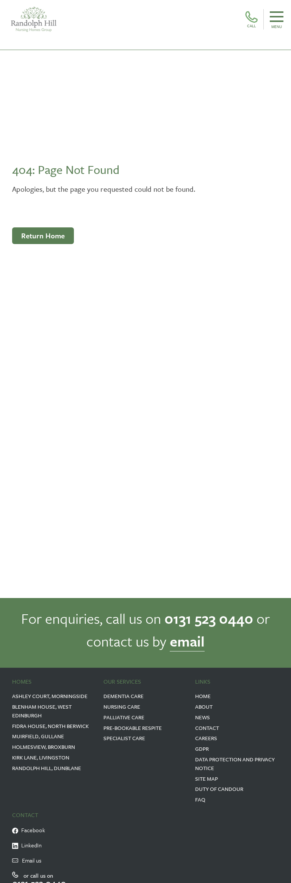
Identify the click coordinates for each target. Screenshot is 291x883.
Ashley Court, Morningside (50, 696)
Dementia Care (123, 696)
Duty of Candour (219, 789)
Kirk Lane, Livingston (40, 757)
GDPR (202, 749)
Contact (207, 728)
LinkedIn (30, 845)
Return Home (43, 235)
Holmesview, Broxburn (43, 747)
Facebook (31, 830)
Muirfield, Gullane (38, 736)
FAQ (200, 799)
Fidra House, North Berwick (50, 726)
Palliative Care (123, 717)
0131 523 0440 (208, 618)
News (202, 717)
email (187, 641)
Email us (31, 860)
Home (203, 696)
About (204, 707)
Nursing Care (121, 707)
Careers (206, 738)
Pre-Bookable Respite (132, 728)
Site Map (206, 779)
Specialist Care (124, 738)
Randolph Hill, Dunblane (46, 768)
